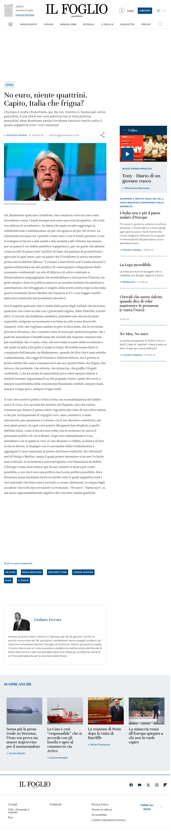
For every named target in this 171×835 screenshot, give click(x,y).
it (158, 10)
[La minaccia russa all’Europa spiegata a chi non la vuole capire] (146, 711)
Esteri (9, 84)
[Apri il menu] (10, 24)
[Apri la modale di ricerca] (160, 24)
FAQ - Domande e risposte (18, 811)
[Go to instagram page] (156, 785)
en (164, 10)
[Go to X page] (148, 785)
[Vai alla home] (77, 10)
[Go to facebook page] (131, 785)
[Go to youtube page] (139, 785)
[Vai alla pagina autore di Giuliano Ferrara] (19, 620)
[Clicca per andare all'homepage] (35, 785)
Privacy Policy (100, 804)
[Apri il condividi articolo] (102, 135)
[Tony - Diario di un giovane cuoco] (143, 148)
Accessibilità (99, 814)
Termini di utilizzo (102, 809)
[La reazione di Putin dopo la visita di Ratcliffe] (106, 711)
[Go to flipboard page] (165, 785)
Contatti (12, 804)
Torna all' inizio (147, 807)
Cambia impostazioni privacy (109, 820)
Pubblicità (56, 804)
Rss (10, 817)
